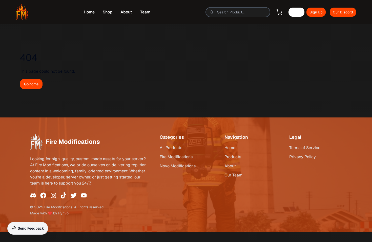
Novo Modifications (178, 166)
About (126, 12)
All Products (171, 147)
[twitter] (74, 195)
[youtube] (84, 195)
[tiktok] (63, 195)
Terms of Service (304, 147)
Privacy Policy (302, 156)
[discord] (33, 195)
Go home (31, 84)
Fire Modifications (176, 156)
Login (296, 12)
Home (89, 12)
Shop (107, 12)
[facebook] (43, 195)
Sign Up (316, 12)
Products (232, 156)
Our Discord (343, 12)
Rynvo (63, 213)
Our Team (233, 175)
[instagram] (53, 195)
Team (145, 12)
